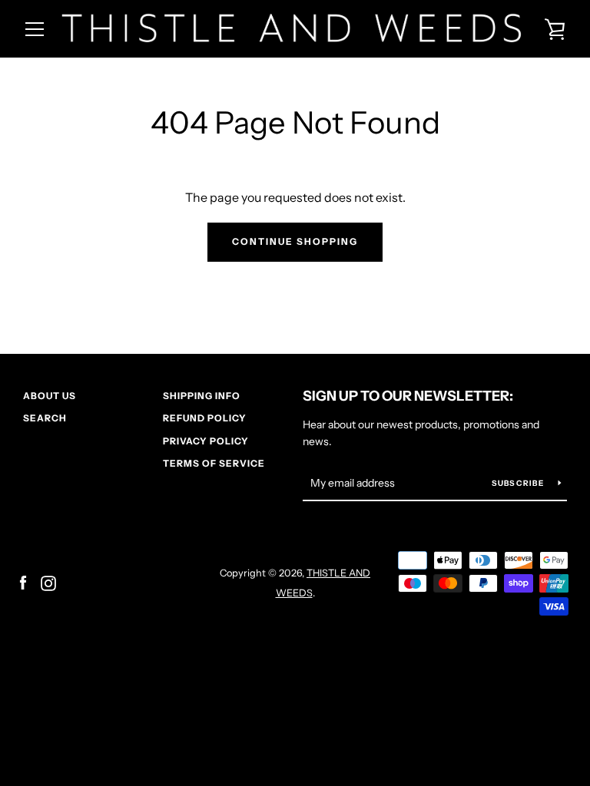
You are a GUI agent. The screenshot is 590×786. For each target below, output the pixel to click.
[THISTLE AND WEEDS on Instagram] (48, 582)
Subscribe (519, 483)
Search (45, 418)
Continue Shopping (295, 241)
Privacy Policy (206, 441)
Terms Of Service (214, 463)
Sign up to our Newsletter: (408, 396)
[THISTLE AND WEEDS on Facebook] (23, 582)
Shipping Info (201, 395)
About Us (49, 395)
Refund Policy (205, 418)
